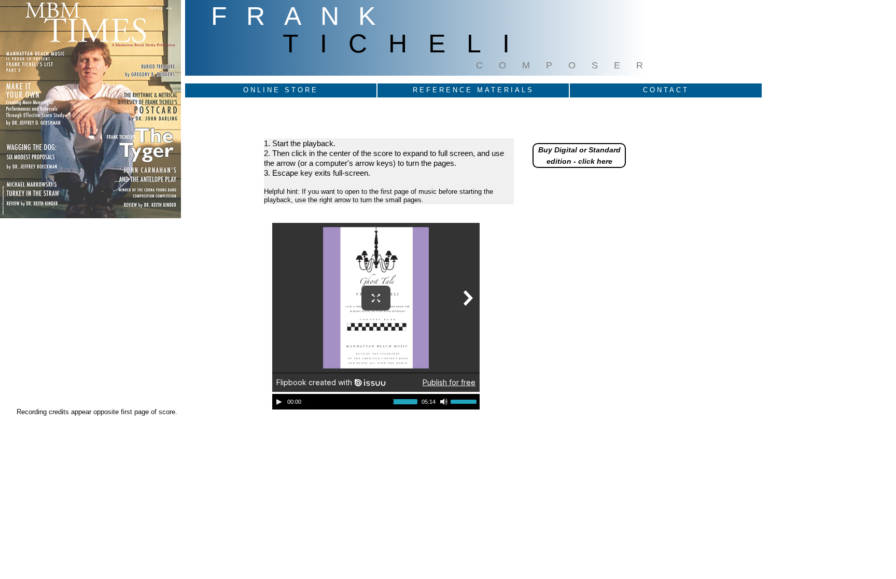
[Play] (279, 402)
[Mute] (444, 402)
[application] (376, 401)
